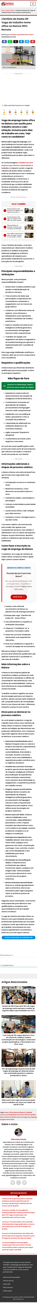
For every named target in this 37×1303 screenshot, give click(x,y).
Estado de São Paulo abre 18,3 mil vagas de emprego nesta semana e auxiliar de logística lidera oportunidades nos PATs (18, 1008)
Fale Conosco (8, 1287)
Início (3, 10)
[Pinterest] (32, 41)
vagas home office (7, 1119)
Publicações (7, 1291)
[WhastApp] (10, 41)
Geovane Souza (15, 35)
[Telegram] (27, 41)
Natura (16, 1112)
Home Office (10, 10)
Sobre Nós (6, 1284)
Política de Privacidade (11, 1277)
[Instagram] (19, 1183)
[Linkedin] (21, 41)
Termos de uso (8, 1281)
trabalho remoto (16, 1117)
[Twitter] (15, 41)
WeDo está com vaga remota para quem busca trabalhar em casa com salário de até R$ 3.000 (18, 1102)
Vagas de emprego (30, 1117)
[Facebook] (4, 41)
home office (8, 1112)
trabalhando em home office (17, 1115)
